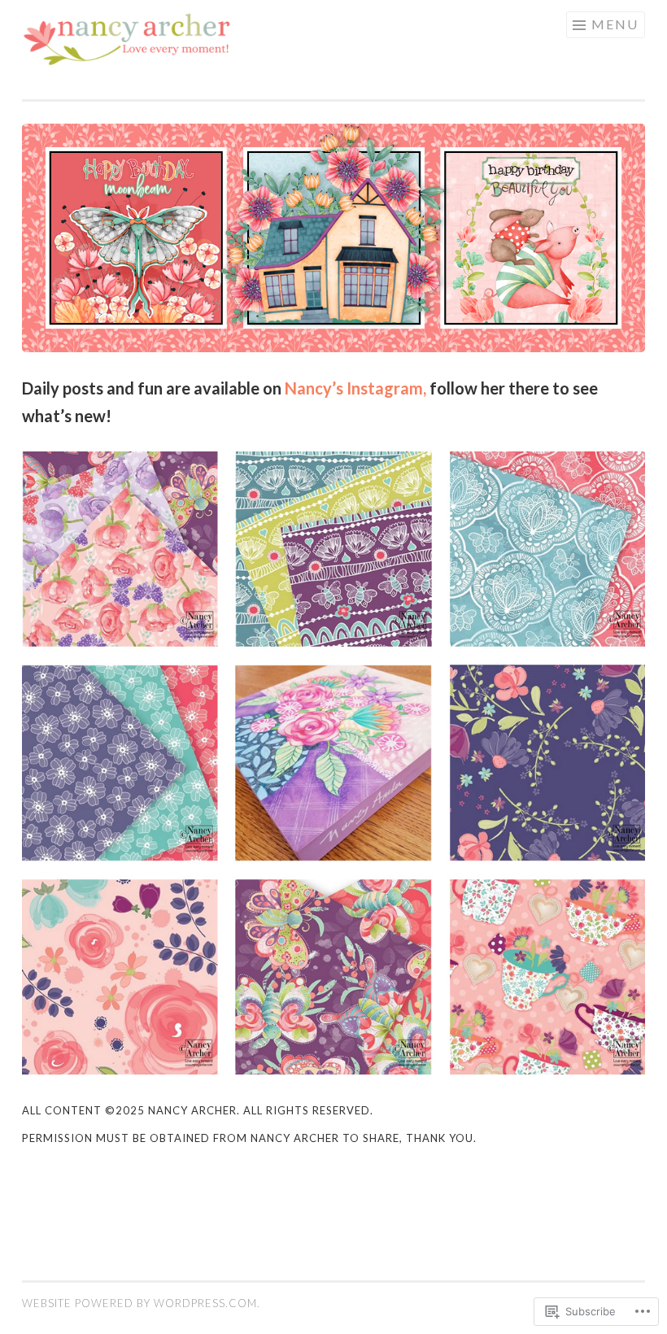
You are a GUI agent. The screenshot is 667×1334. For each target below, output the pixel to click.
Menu (615, 24)
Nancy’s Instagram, (355, 388)
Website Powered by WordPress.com (139, 1303)
